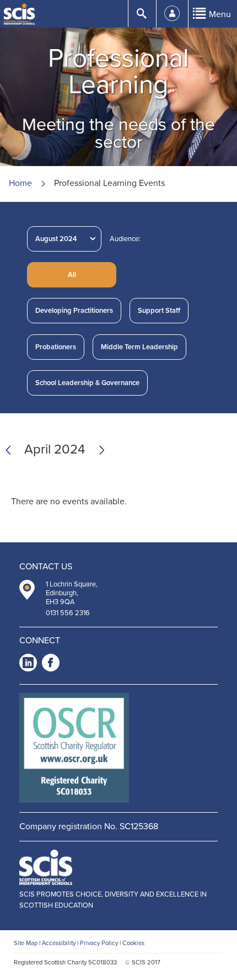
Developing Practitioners (74, 310)
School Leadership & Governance (87, 382)
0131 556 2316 (68, 613)
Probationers (55, 347)
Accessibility (59, 943)
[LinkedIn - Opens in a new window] (28, 664)
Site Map (25, 943)
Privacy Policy (99, 943)
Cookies (133, 943)
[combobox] (64, 239)
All (72, 274)
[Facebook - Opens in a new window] (51, 664)
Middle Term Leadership (139, 347)
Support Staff (159, 310)
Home (20, 183)
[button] (71, 274)
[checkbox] (74, 310)
